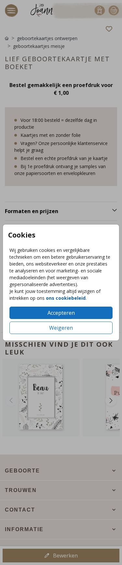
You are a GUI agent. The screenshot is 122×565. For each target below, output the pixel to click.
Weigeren (61, 327)
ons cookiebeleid (66, 298)
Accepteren (61, 312)
